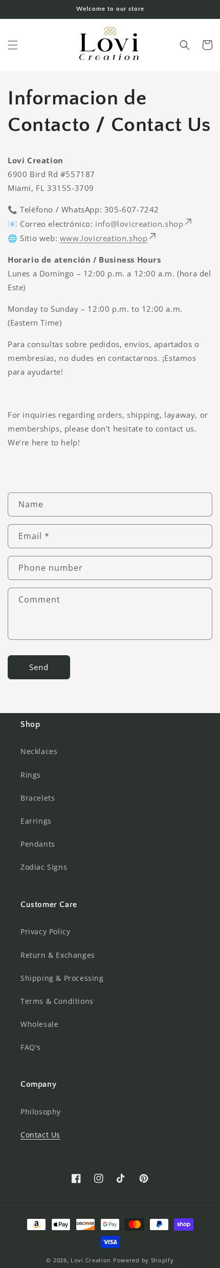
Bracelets (37, 798)
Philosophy (40, 1111)
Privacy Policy (45, 931)
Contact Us (40, 1135)
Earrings (36, 821)
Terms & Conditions (57, 1001)
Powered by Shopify (143, 1260)
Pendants (37, 844)
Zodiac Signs (43, 867)
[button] (13, 45)
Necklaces (38, 751)
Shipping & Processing (62, 978)
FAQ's (30, 1047)
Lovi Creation (91, 1260)
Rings (30, 775)
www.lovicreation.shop (104, 238)
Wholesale (39, 1024)
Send (39, 667)
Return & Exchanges (57, 955)
